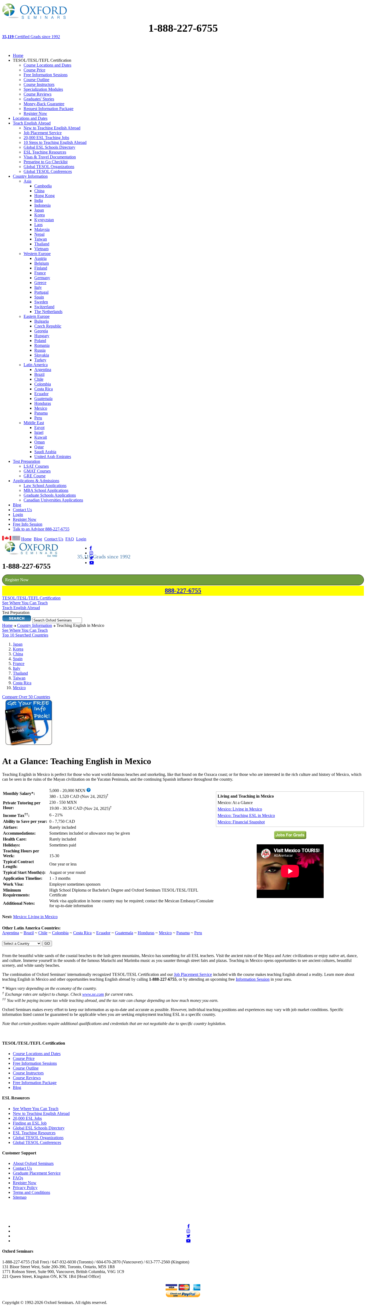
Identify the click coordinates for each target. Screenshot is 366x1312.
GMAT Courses (37, 471)
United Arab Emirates (52, 456)
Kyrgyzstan (44, 219)
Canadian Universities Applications (53, 500)
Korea (39, 215)
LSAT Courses (36, 466)
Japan (39, 210)
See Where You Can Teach (25, 630)
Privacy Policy (25, 1187)
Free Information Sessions (46, 74)
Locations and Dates (30, 118)
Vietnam (41, 248)
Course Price (34, 70)
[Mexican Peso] (89, 790)
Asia (27, 181)
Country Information (30, 176)
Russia (40, 350)
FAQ (69, 539)
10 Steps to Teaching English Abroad (55, 142)
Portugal (41, 292)
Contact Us (22, 509)
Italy (38, 287)
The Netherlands (48, 311)
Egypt (39, 427)
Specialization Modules (43, 89)
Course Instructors (39, 84)
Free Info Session (27, 524)
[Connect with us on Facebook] (90, 548)
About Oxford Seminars (33, 1163)
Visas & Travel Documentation (50, 157)
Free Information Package (35, 1082)
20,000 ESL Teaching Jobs (46, 137)
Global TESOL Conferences (48, 171)
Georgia (41, 331)
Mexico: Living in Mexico (240, 809)
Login (18, 514)
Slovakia (41, 355)
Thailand (41, 244)
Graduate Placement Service (37, 1173)
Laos (38, 224)
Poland (40, 340)
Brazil (39, 374)
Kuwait (40, 437)
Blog (17, 505)
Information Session (253, 979)
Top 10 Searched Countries (25, 635)
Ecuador (41, 393)
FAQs (18, 1178)
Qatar (39, 447)
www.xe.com (93, 994)
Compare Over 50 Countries (26, 697)
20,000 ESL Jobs (27, 1118)
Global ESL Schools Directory (49, 147)
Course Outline (36, 79)
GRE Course (35, 476)
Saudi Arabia (45, 451)
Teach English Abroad (32, 123)
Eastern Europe (37, 316)
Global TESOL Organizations (49, 166)
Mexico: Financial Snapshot (241, 822)
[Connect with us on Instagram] (91, 553)
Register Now (35, 113)
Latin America (36, 364)
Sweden (41, 302)
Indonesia (42, 205)
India (38, 200)
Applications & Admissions (36, 480)
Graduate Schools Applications (50, 495)
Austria (40, 258)
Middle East (34, 422)
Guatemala (43, 398)
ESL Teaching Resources (45, 152)
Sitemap (20, 1197)
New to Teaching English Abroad (52, 128)
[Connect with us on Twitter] (188, 1236)
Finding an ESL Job (30, 1123)
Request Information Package (48, 108)
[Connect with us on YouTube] (91, 562)
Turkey (40, 360)
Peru (38, 418)
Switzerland (44, 306)
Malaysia (42, 229)
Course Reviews (37, 94)
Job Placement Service (43, 132)
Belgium (41, 263)
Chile (38, 379)
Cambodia (43, 186)
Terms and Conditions (31, 1192)
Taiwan (40, 239)
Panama (41, 413)
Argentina (42, 369)
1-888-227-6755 (183, 28)
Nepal (39, 234)
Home (18, 55)
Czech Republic (47, 326)
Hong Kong (44, 195)
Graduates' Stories (39, 99)
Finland (40, 268)
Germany (42, 277)
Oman (39, 442)
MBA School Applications (46, 490)
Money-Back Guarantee (44, 103)
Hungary (41, 335)
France (40, 273)
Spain (39, 297)
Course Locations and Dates (47, 65)
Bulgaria (41, 321)
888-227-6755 (183, 590)
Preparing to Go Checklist (46, 161)
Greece (40, 282)
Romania (42, 345)
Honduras (42, 403)
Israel (38, 432)
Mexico (40, 408)
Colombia (42, 384)
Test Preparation (26, 461)
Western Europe (37, 253)
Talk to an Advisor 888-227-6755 (41, 529)
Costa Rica (43, 389)
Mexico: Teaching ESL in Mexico (246, 815)
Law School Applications (45, 485)
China (39, 190)
